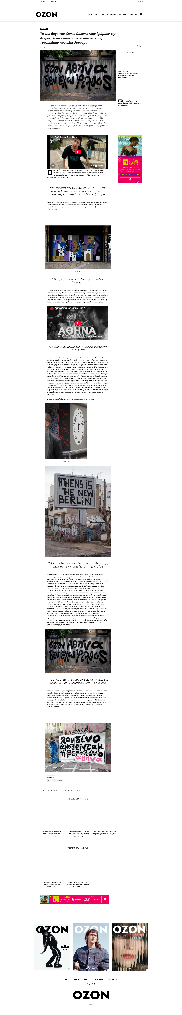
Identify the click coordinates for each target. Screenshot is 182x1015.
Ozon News (111, 14)
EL (128, 1)
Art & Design (123, 71)
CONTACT (87, 979)
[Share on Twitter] (134, 46)
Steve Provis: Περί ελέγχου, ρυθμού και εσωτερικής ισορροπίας (52, 834)
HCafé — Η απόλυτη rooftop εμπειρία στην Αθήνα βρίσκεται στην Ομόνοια (78, 884)
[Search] (145, 14)
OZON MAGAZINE (41, 1)
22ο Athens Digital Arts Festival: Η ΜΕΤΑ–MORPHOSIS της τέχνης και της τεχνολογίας (78, 834)
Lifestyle (133, 14)
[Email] (140, 46)
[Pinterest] (137, 46)
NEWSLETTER (56, 1)
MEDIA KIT (77, 979)
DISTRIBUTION (112, 979)
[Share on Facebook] (131, 46)
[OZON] (91, 999)
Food (120, 99)
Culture (122, 14)
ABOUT (67, 979)
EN (132, 1)
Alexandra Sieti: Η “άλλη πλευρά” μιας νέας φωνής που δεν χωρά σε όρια (104, 834)
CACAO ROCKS (67, 790)
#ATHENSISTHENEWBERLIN (50, 790)
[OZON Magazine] (46, 14)
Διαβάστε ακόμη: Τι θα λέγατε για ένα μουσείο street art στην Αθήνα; (70, 399)
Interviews (99, 14)
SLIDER (79, 790)
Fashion (89, 14)
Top (91, 1011)
